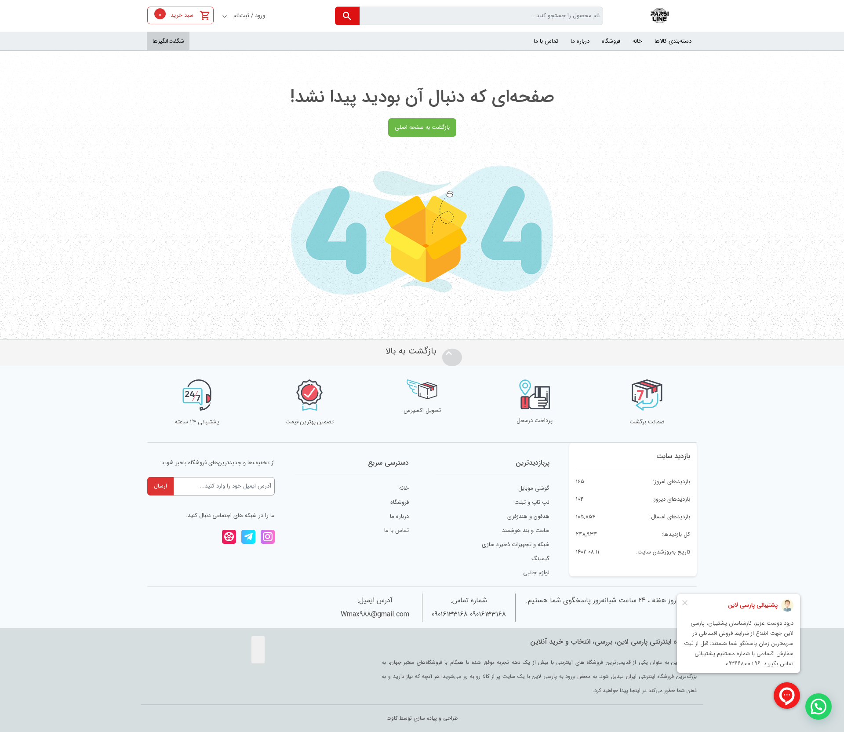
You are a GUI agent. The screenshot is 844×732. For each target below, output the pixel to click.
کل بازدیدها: (675, 534)
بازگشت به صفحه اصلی (422, 127)
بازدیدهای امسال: (669, 516)
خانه (404, 488)
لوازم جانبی (536, 572)
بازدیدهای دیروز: (670, 499)
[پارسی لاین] (661, 15)
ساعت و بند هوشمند (525, 530)
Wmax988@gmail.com (375, 614)
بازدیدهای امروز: (670, 481)
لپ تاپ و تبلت (531, 502)
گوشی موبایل (533, 488)
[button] (818, 706)
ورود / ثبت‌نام (249, 15)
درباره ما (399, 516)
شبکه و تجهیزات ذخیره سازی (515, 544)
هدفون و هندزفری (528, 516)
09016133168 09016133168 (469, 614)
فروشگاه (399, 502)
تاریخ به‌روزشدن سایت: (662, 552)
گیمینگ (540, 558)
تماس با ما (396, 530)
